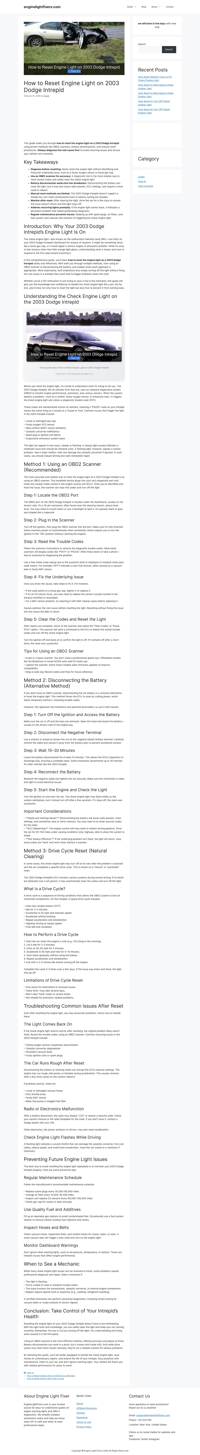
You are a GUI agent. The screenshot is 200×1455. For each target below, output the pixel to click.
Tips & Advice (145, 186)
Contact (169, 6)
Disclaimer (82, 1417)
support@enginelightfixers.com (153, 1415)
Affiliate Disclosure (86, 1408)
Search (142, 44)
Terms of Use (83, 1422)
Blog (144, 6)
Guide (130, 6)
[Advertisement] (74, 118)
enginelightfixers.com (42, 7)
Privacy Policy (83, 1426)
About (154, 6)
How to (30, 1373)
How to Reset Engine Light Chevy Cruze (45, 1378)
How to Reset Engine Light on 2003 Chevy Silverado (51, 1376)
